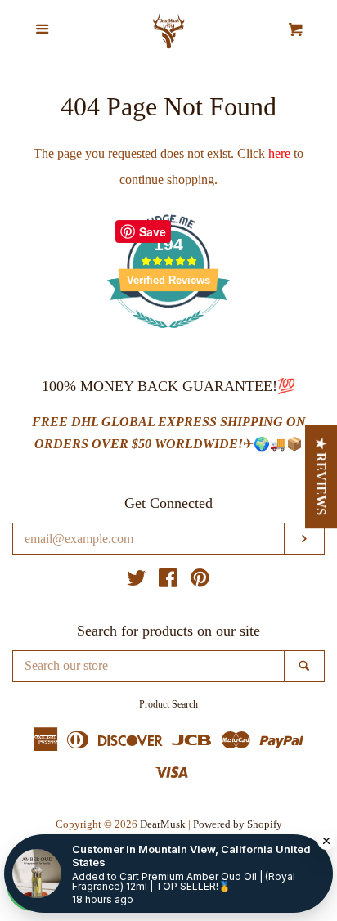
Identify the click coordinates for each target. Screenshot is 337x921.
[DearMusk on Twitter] (136, 581)
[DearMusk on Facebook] (168, 581)
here (279, 153)
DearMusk (163, 824)
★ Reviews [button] (322, 476)
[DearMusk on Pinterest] (200, 581)
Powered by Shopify (237, 824)
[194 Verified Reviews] (168, 337)
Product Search (168, 704)
